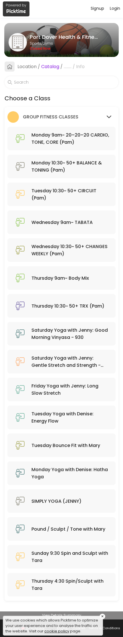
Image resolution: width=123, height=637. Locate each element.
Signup (97, 8)
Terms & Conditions (104, 628)
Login (115, 8)
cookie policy (56, 631)
